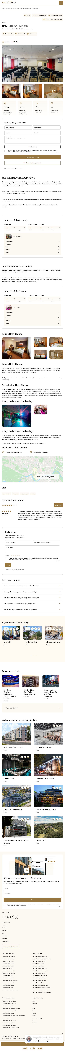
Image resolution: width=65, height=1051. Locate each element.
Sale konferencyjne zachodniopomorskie (41, 992)
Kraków (21, 29)
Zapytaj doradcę (6, 922)
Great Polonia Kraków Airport (46, 809)
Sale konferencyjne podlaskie (39, 978)
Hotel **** (34, 1003)
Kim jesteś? (8, 893)
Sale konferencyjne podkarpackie (39, 975)
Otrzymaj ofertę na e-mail (32, 157)
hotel (33, 494)
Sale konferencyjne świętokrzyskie (40, 985)
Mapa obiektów (5, 941)
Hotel (33, 1008)
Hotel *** (4, 22)
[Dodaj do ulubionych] (11, 628)
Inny (33, 1020)
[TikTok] (12, 917)
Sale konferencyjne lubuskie (38, 963)
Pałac (33, 1011)
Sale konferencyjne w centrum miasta (10, 1027)
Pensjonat (34, 1022)
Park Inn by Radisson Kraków (13, 809)
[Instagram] (16, 917)
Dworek (34, 1015)
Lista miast (4, 936)
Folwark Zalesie (41, 840)
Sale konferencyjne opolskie (38, 973)
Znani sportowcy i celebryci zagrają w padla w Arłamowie (50, 693)
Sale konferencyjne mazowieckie (39, 971)
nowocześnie (6, 494)
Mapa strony (5, 938)
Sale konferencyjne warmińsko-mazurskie (41, 987)
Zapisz (32, 899)
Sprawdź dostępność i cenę (32, 1044)
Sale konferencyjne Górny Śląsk (9, 1003)
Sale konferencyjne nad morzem (9, 1020)
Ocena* (7, 555)
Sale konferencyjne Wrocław (8, 961)
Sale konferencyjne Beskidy (8, 1006)
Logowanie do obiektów (9, 946)
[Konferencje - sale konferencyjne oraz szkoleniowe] (9, 3)
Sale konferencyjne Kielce (7, 978)
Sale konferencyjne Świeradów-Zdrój (10, 990)
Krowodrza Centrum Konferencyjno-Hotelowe (16, 842)
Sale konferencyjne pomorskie (39, 980)
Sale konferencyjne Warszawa (8, 956)
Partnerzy (4, 925)
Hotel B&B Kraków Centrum (13, 747)
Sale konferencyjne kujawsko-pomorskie (41, 959)
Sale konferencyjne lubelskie (38, 961)
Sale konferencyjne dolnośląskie (39, 956)
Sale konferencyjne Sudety (8, 1013)
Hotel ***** (34, 1001)
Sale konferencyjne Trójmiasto (9, 1001)
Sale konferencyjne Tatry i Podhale (9, 1011)
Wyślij (8, 565)
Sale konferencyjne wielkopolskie (39, 990)
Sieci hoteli (4, 928)
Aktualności (4, 930)
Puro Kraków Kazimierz (44, 747)
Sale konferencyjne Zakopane (8, 971)
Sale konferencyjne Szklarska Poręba (10, 980)
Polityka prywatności (7, 1036)
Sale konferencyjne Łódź (7, 968)
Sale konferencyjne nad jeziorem (9, 1025)
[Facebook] (4, 917)
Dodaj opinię (58, 505)
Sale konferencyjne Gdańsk (8, 963)
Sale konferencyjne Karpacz (8, 985)
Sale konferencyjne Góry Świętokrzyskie (11, 1008)
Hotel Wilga (7, 642)
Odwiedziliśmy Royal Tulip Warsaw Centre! (30, 692)
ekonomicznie (24, 494)
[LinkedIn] (8, 917)
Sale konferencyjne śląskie (38, 983)
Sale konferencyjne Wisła (7, 987)
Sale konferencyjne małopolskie (39, 968)
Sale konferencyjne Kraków (8, 959)
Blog (3, 933)
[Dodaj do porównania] (14, 628)
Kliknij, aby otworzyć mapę (46, 477)
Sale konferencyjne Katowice (8, 973)
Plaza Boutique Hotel (53, 642)
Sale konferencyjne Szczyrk (8, 983)
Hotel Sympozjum (31, 642)
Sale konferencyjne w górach (8, 1022)
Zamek (34, 1013)
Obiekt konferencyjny (37, 1018)
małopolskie (29, 29)
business (15, 494)
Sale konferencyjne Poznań (8, 966)
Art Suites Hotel (9, 778)
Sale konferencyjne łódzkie (38, 966)
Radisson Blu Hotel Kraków (45, 778)
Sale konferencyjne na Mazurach (9, 1018)
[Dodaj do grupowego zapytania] (17, 628)
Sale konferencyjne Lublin (7, 975)
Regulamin (15, 1036)
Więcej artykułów (11, 708)
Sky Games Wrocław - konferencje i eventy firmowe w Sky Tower (10, 694)
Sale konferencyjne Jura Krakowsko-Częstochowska (13, 1015)
